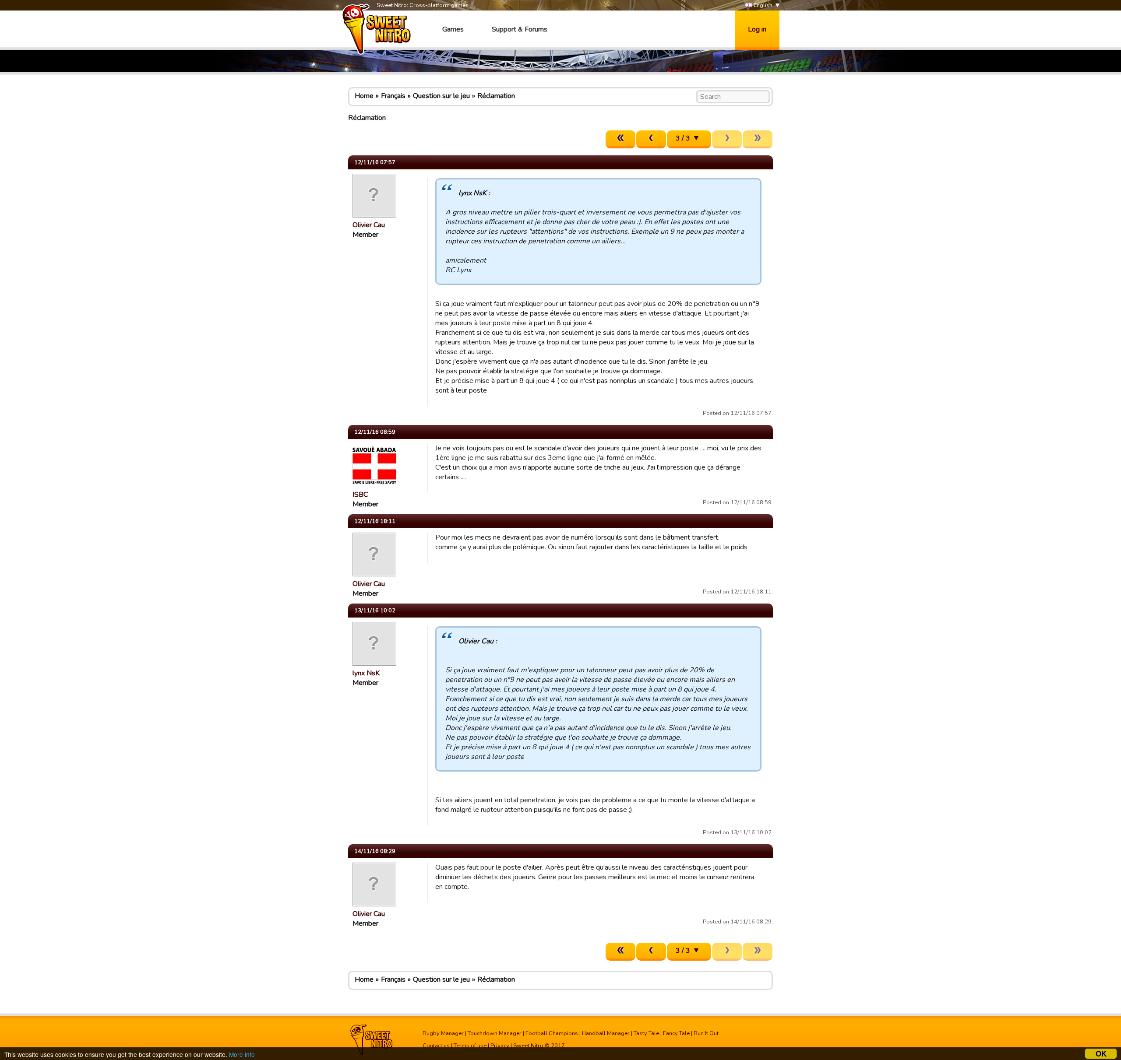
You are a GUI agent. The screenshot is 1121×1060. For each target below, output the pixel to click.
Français (393, 96)
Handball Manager (606, 1033)
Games (453, 29)
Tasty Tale (646, 1033)
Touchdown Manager (495, 1033)
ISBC (360, 494)
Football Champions (551, 1033)
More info (242, 1054)
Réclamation (496, 96)
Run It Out (706, 1033)
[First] (620, 139)
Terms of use (470, 1045)
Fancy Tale (676, 1033)
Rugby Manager (443, 1033)
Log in (757, 29)
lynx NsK (366, 673)
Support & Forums (519, 29)
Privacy (499, 1045)
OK (1101, 1054)
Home (364, 96)
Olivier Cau (369, 225)
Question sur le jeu (441, 96)
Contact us (436, 1045)
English (762, 5)
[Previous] (651, 139)
